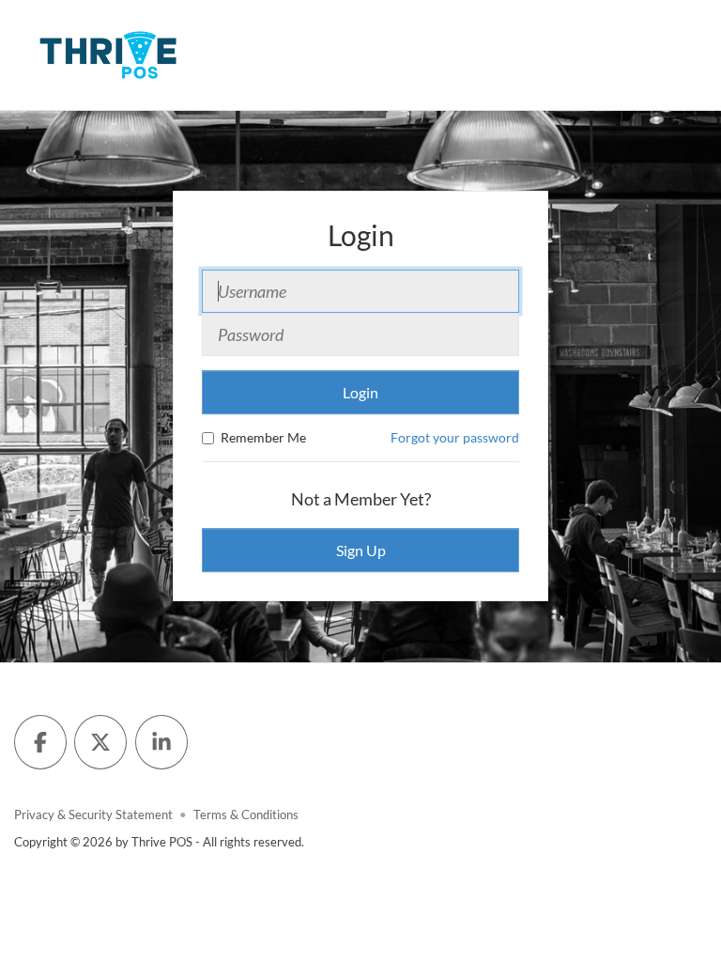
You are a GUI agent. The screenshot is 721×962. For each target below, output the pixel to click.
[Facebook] (40, 742)
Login (360, 392)
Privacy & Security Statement (93, 815)
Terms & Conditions (246, 815)
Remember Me (263, 437)
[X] (100, 742)
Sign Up (361, 550)
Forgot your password (455, 437)
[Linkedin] (161, 742)
